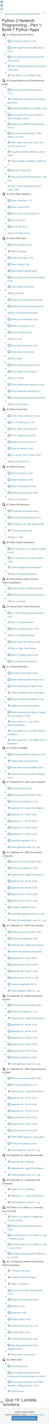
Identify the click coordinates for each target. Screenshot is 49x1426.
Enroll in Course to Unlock (24, 1418)
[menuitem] (1, 6)
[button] (1, 2)
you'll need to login (35, 1414)
